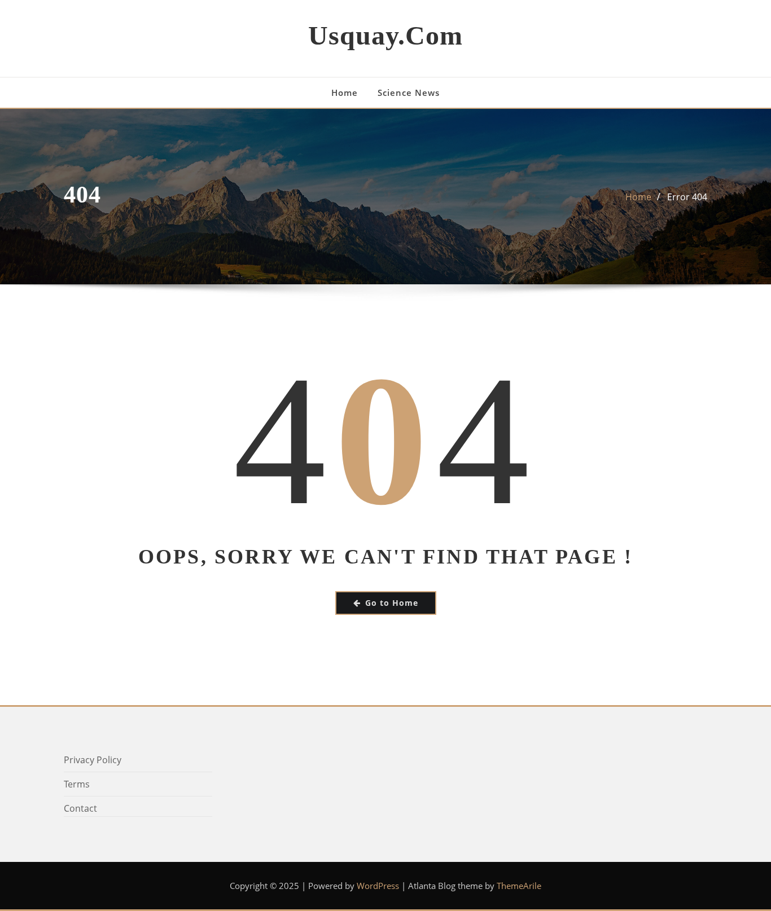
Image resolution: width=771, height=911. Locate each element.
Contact (80, 808)
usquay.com (385, 35)
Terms (77, 784)
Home (344, 92)
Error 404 (687, 197)
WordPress (378, 885)
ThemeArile (519, 885)
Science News (409, 92)
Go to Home (391, 602)
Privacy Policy (92, 760)
